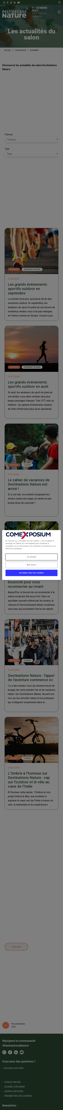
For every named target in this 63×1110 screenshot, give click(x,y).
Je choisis (31, 557)
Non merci (31, 565)
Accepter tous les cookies (31, 573)
